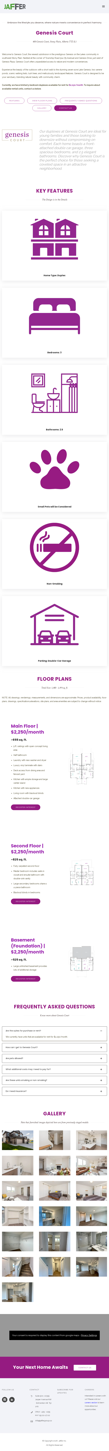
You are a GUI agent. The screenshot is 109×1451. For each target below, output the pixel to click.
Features (14, 101)
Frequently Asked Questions (81, 101)
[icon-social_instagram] (5, 1399)
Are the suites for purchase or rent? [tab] (23, 1030)
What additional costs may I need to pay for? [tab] (28, 1069)
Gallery (41, 108)
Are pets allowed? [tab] (14, 1058)
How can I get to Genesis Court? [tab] (22, 1047)
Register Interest (25, 807)
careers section (91, 1403)
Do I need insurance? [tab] (16, 1091)
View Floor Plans (42, 101)
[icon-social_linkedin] (12, 1399)
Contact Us (65, 108)
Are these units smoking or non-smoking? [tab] (26, 1080)
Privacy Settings (89, 1335)
